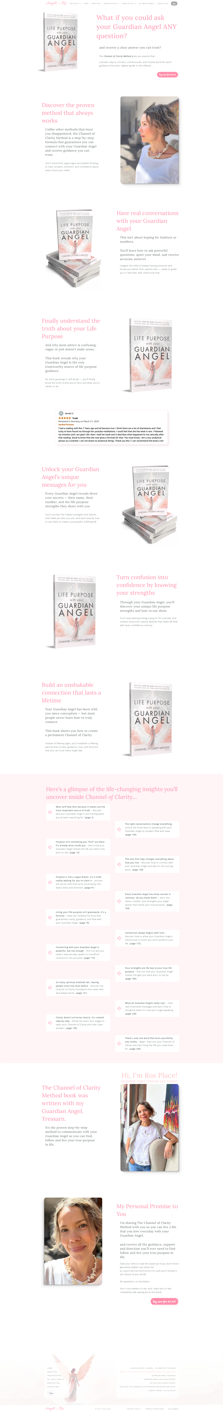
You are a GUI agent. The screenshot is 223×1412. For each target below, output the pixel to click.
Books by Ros (53, 1383)
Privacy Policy (134, 1409)
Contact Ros (162, 3)
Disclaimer (173, 1409)
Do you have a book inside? (163, 1383)
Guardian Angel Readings (164, 1375)
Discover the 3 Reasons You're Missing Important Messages (148, 1387)
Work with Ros (54, 1375)
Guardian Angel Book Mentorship (160, 1379)
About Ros (96, 3)
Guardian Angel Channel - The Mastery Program (153, 1368)
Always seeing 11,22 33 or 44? (162, 1390)
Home (86, 3)
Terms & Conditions (154, 1409)
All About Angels (146, 3)
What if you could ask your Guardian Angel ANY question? (148, 1372)
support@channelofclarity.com (139, 1270)
